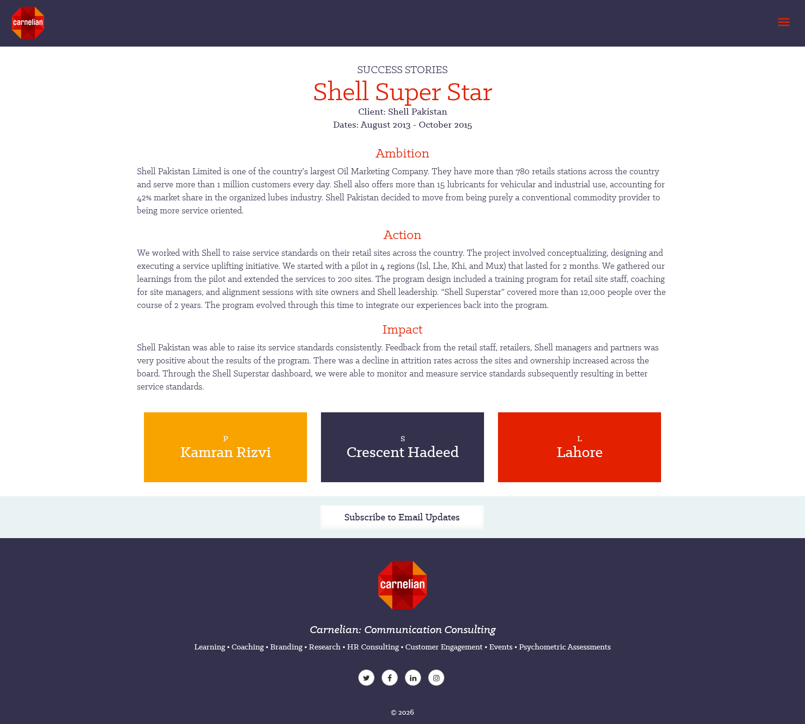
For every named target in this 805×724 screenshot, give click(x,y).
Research (325, 647)
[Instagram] (437, 678)
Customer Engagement (444, 647)
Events (500, 647)
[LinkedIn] (414, 678)
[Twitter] (367, 678)
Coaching (248, 647)
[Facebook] (391, 678)
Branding (286, 647)
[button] (782, 19)
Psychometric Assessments (565, 647)
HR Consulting (373, 647)
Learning (209, 647)
